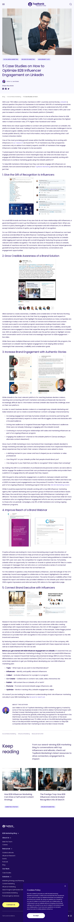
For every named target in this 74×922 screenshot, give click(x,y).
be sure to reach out (37, 697)
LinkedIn (63, 102)
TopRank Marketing (42, 167)
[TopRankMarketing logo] (37, 4)
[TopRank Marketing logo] (8, 826)
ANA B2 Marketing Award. (60, 485)
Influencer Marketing (28, 59)
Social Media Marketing (10, 59)
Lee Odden (16, 81)
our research (18, 143)
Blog (3, 96)
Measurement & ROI (44, 59)
